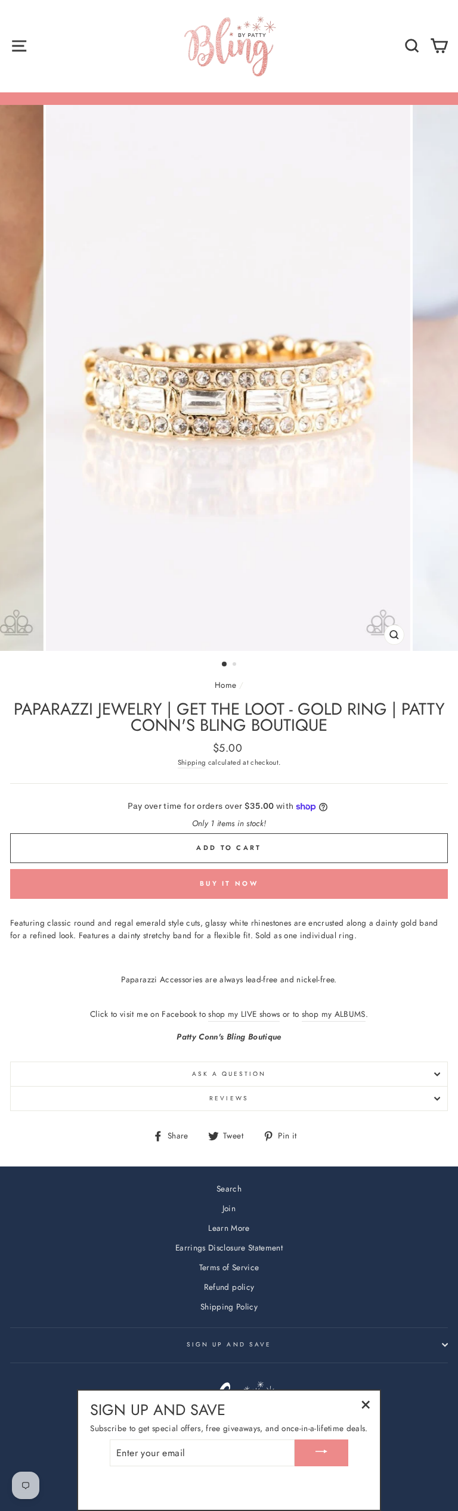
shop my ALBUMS (334, 1014)
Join (229, 1208)
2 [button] (236, 665)
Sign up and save (229, 1344)
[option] (229, 378)
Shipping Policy (229, 1307)
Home (225, 685)
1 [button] (225, 665)
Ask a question (229, 1073)
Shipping (192, 762)
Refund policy (229, 1287)
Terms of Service (229, 1267)
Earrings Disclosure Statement (229, 1248)
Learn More (228, 1228)
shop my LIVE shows (244, 1014)
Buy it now (229, 883)
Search (229, 1188)
